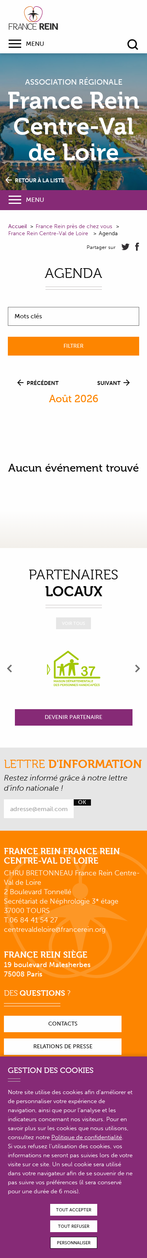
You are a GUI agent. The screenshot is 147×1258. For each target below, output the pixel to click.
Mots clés (28, 316)
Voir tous (73, 623)
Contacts (63, 1023)
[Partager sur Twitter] (125, 247)
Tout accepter (73, 1210)
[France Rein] (33, 18)
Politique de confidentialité (86, 1137)
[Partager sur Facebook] (137, 247)
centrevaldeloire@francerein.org (54, 929)
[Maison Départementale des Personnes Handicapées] (73, 668)
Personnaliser (74, 1242)
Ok (82, 802)
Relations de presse (63, 1046)
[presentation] (10, 668)
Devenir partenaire (73, 717)
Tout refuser (73, 1226)
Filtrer (73, 346)
